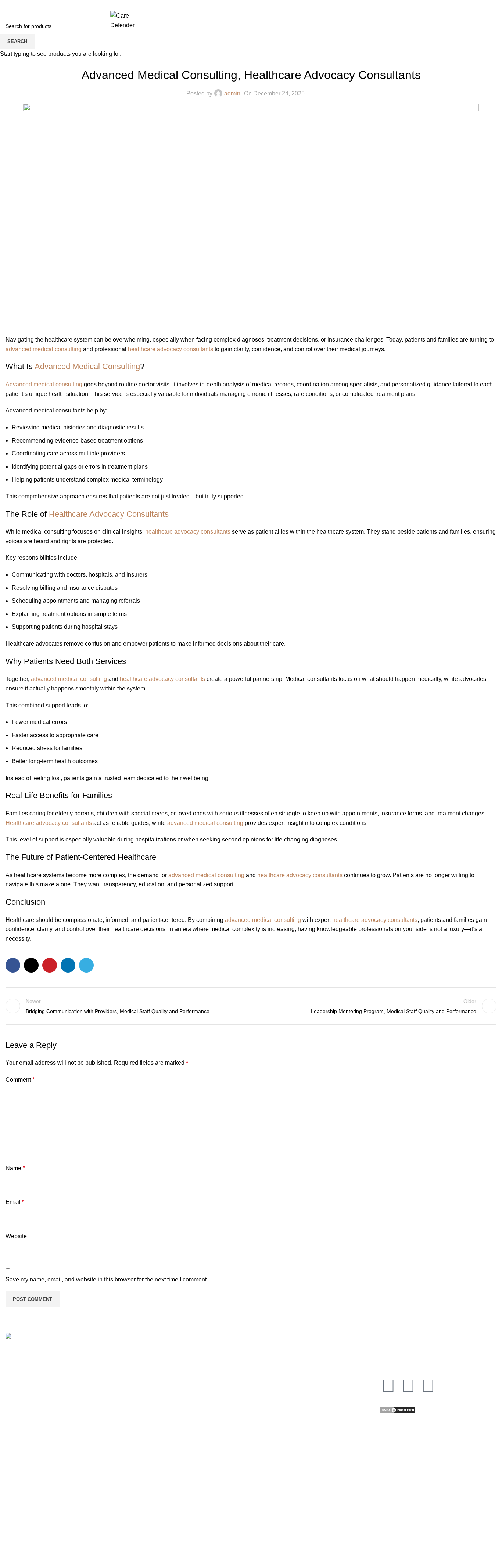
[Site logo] (122, 20)
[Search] (389, 27)
